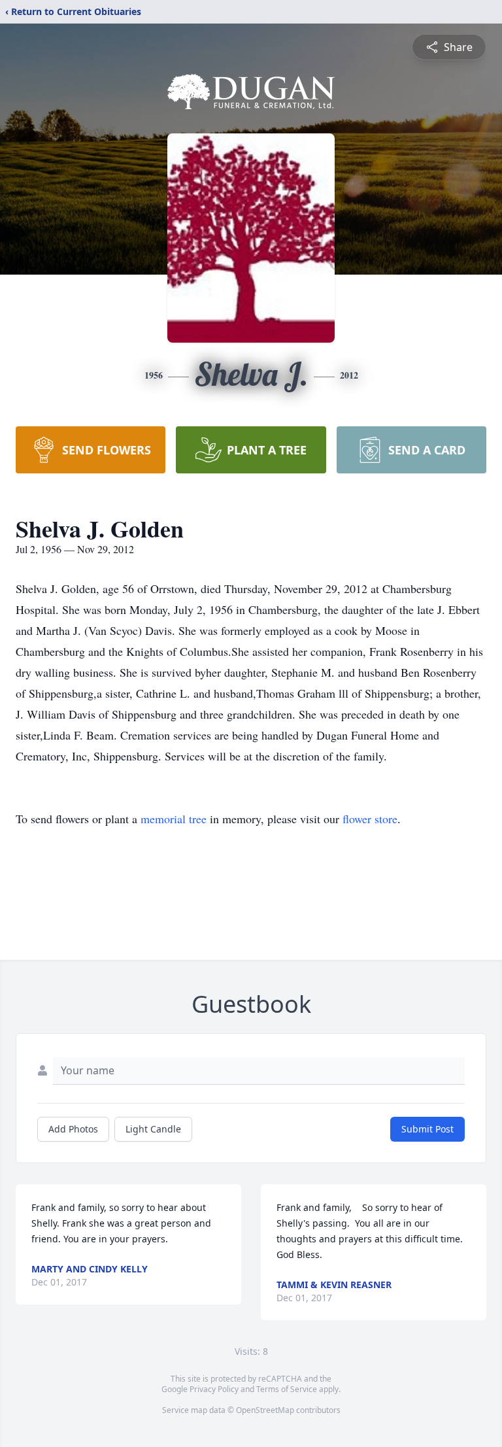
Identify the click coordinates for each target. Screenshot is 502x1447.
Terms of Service (286, 1389)
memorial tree (174, 818)
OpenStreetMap (265, 1410)
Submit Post (427, 1129)
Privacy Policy (214, 1389)
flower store (370, 818)
